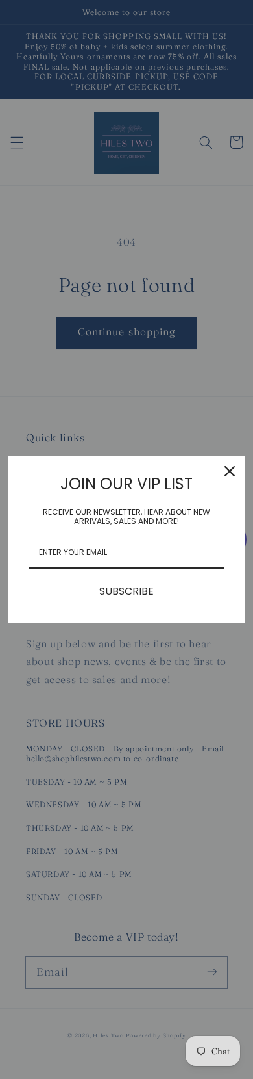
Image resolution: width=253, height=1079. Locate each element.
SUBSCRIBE (126, 591)
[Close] (229, 471)
